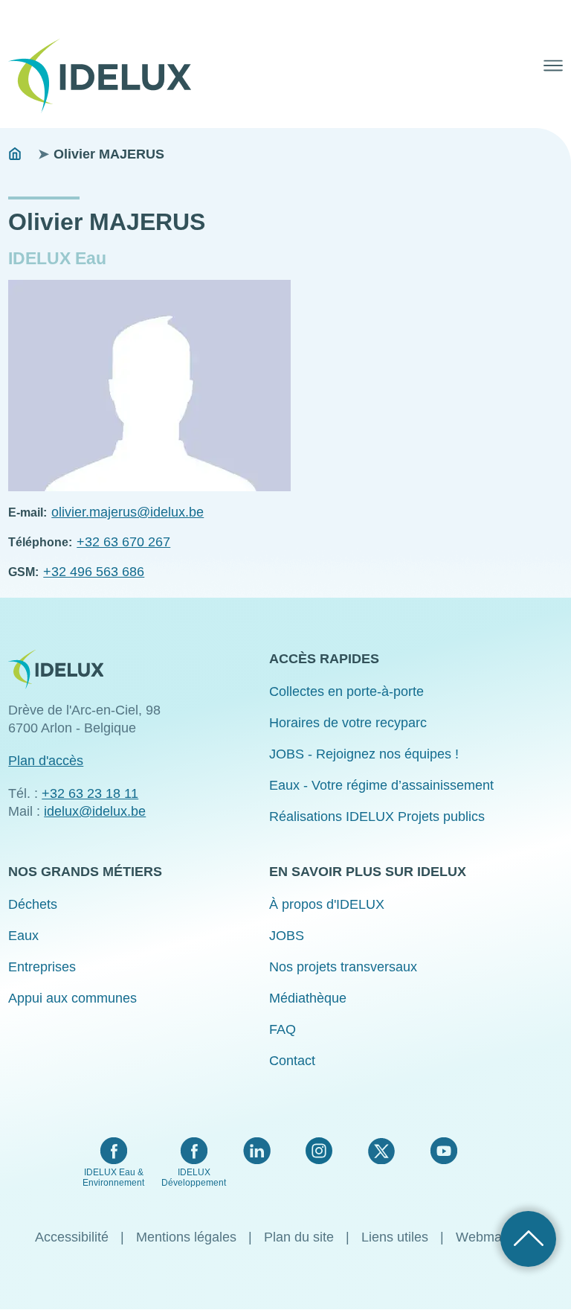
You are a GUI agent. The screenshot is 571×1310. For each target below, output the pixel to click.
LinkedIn (257, 1150)
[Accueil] (105, 76)
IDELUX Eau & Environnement (113, 1177)
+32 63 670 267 (123, 541)
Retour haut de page (528, 1239)
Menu (553, 65)
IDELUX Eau (57, 258)
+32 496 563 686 (93, 571)
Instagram (319, 1150)
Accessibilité (72, 1237)
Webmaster (490, 1237)
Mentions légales (186, 1237)
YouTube (443, 1150)
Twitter (381, 1150)
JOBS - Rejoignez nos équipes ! (364, 754)
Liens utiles (394, 1237)
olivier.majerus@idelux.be (127, 512)
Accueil (15, 154)
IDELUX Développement (193, 1177)
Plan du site (299, 1237)
